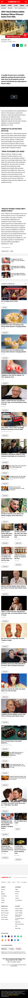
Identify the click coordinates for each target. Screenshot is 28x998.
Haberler (3, 887)
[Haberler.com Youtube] (8, 940)
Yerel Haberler (18, 900)
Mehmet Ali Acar (5, 251)
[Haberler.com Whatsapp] (18, 936)
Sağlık (16, 889)
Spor (2, 891)
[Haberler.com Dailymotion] (18, 940)
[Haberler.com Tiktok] (12, 940)
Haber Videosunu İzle (13, 36)
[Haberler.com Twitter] (8, 936)
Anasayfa (3, 8)
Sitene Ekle (17, 928)
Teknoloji (17, 891)
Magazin (3, 893)
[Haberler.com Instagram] (12, 936)
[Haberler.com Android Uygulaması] (11, 948)
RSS (16, 926)
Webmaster (18, 921)
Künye (18, 882)
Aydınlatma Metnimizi (13, 995)
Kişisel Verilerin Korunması (18, 915)
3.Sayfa (3, 900)
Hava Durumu (4, 908)
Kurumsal (17, 906)
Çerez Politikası (18, 912)
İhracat (11, 251)
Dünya (2, 902)
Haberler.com (4, 906)
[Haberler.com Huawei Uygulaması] (18, 948)
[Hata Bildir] (14, 964)
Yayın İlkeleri (24, 882)
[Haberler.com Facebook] (5, 936)
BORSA (22, 5)
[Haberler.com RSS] (2, 940)
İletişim (13, 882)
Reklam (9, 882)
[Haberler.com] (6, 877)
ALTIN (16, 5)
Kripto (2, 898)
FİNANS (3, 5)
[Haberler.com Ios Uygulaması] (4, 948)
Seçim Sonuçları (5, 912)
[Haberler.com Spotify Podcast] (21, 936)
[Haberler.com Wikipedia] (5, 940)
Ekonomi (10, 8)
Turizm (16, 896)
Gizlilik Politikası (18, 910)
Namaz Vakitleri (4, 910)
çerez (2, 992)
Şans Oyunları (4, 915)
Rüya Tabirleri (4, 917)
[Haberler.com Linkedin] (15, 936)
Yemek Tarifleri (4, 919)
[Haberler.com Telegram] (15, 940)
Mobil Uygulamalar (19, 924)
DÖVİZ (10, 5)
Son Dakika (3, 896)
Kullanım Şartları (19, 908)
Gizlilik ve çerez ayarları (7, 964)
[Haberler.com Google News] (2, 936)
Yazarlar (17, 898)
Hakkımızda (3, 882)
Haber (8, 961)
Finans (16, 893)
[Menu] (2, 2)
